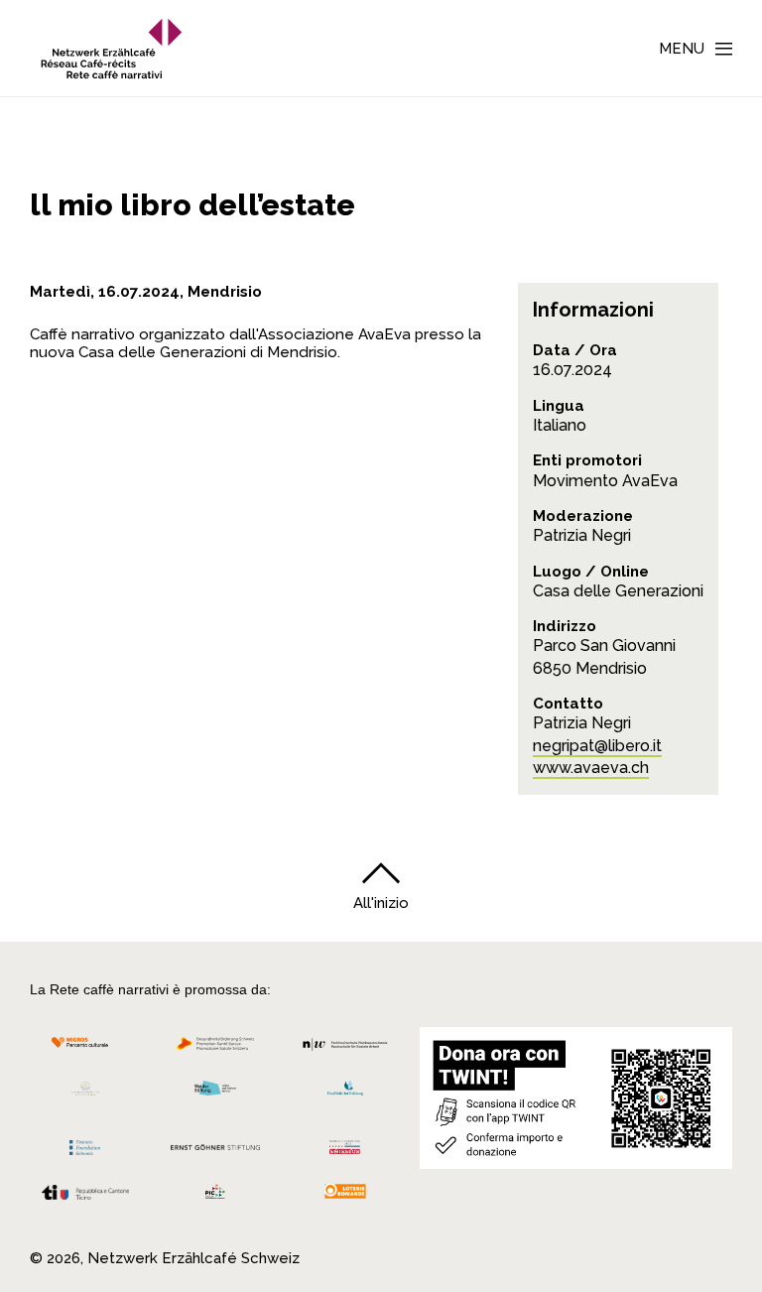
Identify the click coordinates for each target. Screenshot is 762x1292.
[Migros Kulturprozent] (85, 1049)
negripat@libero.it (597, 745)
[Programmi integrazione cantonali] (216, 1196)
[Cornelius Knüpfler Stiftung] (85, 1094)
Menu (681, 49)
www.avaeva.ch (591, 767)
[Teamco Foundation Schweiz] (85, 1145)
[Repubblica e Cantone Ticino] (85, 1197)
